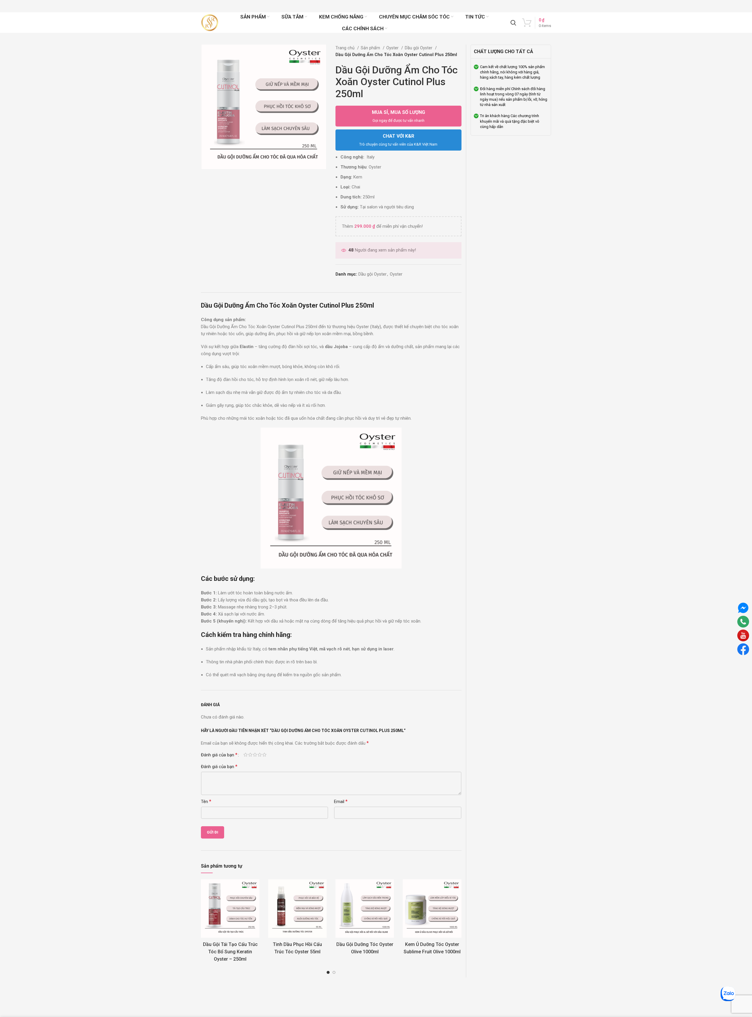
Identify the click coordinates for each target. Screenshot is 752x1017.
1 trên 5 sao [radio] (245, 755)
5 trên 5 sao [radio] (264, 755)
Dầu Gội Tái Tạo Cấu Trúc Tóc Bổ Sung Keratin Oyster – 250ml (230, 952)
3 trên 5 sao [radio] (255, 755)
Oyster (393, 47)
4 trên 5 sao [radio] (259, 755)
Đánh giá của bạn (219, 755)
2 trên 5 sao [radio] (250, 755)
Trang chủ (345, 47)
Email (341, 801)
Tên (206, 801)
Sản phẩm (371, 47)
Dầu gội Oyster (419, 47)
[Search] (513, 22)
